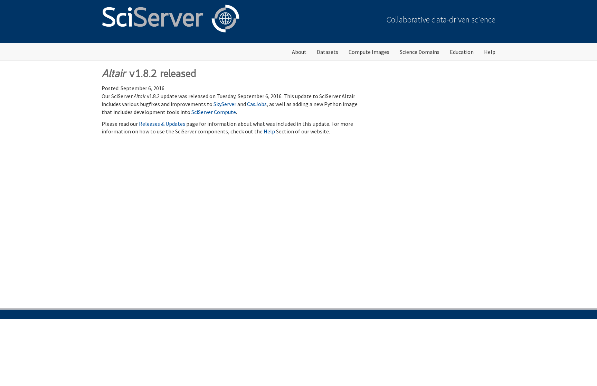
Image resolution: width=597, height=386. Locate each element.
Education (462, 51)
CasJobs (257, 104)
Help (489, 51)
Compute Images (369, 51)
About (299, 51)
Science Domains (419, 51)
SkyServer (225, 104)
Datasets (327, 51)
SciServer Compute (213, 112)
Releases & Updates (162, 123)
